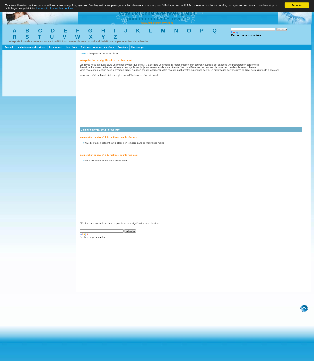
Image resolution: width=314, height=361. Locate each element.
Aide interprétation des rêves (97, 47)
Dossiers (122, 47)
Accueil (8, 47)
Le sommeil (55, 47)
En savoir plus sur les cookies (54, 8)
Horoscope (137, 47)
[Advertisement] (39, 73)
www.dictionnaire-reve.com (157, 23)
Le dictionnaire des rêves (31, 47)
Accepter (296, 5)
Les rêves (71, 47)
